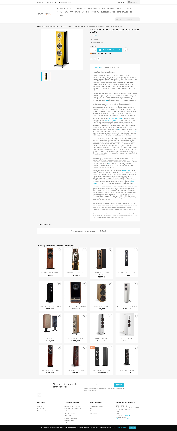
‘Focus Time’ (126, 171)
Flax (106, 101)
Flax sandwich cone (115, 118)
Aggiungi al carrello (109, 50)
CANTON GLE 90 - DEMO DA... (127, 273)
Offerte (39, 406)
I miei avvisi (93, 413)
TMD (119, 129)
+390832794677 (50, 2)
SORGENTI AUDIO (108, 8)
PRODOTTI (61, 16)
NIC (135, 131)
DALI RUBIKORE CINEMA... (101, 306)
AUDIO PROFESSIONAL (90, 12)
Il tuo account (96, 403)
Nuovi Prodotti (41, 408)
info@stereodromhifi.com (124, 419)
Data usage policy (65, 2)
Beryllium (116, 99)
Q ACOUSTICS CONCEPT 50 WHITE (127, 306)
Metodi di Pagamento (70, 418)
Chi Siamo (67, 411)
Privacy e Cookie (69, 420)
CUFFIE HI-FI (121, 8)
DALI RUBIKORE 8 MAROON (76, 370)
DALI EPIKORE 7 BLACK (127, 370)
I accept (132, 428)
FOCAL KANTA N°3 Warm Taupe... (75, 338)
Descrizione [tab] (98, 67)
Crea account (94, 411)
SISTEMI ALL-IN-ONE (124, 12)
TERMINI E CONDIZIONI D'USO (73, 408)
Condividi (99, 59)
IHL (109, 164)
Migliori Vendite (42, 411)
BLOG (69, 16)
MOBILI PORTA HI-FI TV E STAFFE (68, 12)
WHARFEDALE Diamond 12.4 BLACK (50, 306)
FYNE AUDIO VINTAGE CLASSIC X (76, 306)
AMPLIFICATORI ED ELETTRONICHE (69, 8)
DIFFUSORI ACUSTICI (92, 8)
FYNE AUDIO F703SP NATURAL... (50, 273)
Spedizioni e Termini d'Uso (72, 406)
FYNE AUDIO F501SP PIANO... (50, 370)
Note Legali (67, 416)
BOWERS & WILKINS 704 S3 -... (75, 273)
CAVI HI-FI (130, 8)
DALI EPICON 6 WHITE (127, 338)
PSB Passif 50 (50, 338)
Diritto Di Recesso (69, 413)
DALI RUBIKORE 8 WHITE (101, 338)
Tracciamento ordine (96, 406)
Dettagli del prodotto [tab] (112, 67)
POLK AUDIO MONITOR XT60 (101, 370)
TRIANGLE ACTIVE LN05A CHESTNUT (101, 273)
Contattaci (67, 423)
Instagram (39, 395)
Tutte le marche (108, 12)
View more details (123, 428)
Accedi (92, 408)
